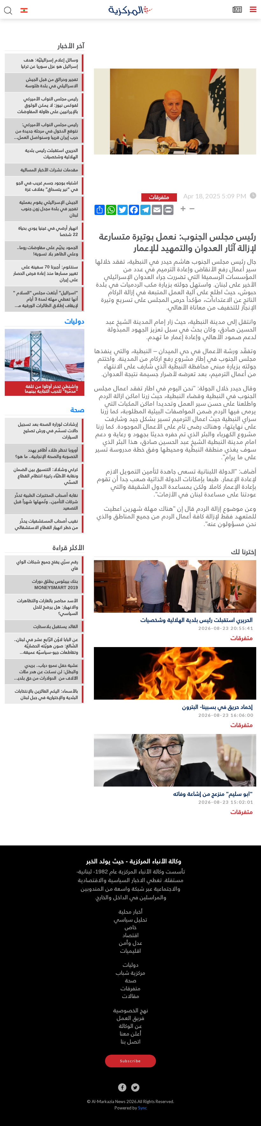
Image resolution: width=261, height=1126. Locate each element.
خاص (131, 926)
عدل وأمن (130, 942)
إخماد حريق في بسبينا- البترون (217, 706)
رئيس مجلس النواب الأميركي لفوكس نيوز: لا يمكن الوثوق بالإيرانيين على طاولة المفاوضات (48, 105)
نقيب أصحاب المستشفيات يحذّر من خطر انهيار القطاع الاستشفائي (46, 524)
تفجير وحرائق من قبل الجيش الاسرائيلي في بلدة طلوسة (51, 82)
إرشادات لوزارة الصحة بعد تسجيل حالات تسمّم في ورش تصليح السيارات (48, 430)
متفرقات (242, 637)
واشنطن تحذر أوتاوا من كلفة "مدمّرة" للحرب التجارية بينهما (51, 389)
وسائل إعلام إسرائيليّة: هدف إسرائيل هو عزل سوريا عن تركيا (49, 63)
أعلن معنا (130, 1033)
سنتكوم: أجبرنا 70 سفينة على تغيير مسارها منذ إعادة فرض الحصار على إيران (45, 273)
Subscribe (130, 1060)
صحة (77, 409)
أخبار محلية (131, 911)
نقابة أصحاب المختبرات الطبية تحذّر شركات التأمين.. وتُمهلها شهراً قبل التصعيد (46, 501)
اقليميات (130, 950)
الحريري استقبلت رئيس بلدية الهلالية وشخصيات (197, 619)
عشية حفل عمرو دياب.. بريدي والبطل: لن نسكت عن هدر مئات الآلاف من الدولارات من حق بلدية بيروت (47, 671)
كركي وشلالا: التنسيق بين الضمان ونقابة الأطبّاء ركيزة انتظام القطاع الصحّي (46, 475)
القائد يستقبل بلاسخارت (55, 626)
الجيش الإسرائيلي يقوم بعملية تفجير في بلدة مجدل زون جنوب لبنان (48, 208)
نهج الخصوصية (130, 1010)
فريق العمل (130, 1017)
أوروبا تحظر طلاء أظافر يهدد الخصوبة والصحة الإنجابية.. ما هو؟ (46, 453)
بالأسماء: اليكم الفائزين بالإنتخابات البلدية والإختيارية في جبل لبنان (46, 694)
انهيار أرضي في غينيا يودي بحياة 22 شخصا (48, 231)
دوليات (74, 320)
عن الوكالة (130, 1025)
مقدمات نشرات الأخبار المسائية (49, 170)
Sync (142, 1107)
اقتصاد (131, 934)
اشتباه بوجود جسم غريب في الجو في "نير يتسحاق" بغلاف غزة (47, 186)
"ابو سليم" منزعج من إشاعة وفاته (213, 793)
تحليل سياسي (130, 919)
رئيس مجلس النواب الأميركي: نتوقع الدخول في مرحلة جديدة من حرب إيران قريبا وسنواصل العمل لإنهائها (47, 130)
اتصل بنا (131, 1041)
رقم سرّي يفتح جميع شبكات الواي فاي (47, 565)
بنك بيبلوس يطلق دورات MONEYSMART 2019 (55, 584)
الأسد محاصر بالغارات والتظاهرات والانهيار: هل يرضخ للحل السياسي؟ (47, 606)
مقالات (130, 995)
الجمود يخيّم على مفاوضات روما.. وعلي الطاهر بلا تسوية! (47, 250)
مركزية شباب (130, 972)
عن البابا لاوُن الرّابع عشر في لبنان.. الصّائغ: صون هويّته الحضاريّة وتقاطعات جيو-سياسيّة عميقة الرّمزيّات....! (46, 645)
